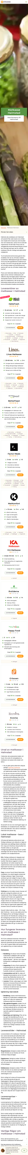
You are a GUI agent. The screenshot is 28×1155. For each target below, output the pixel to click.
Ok (24, 1150)
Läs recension (10, 327)
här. (10, 1153)
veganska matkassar (14, 767)
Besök (20, 327)
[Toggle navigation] (26, 2)
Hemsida (3, 227)
